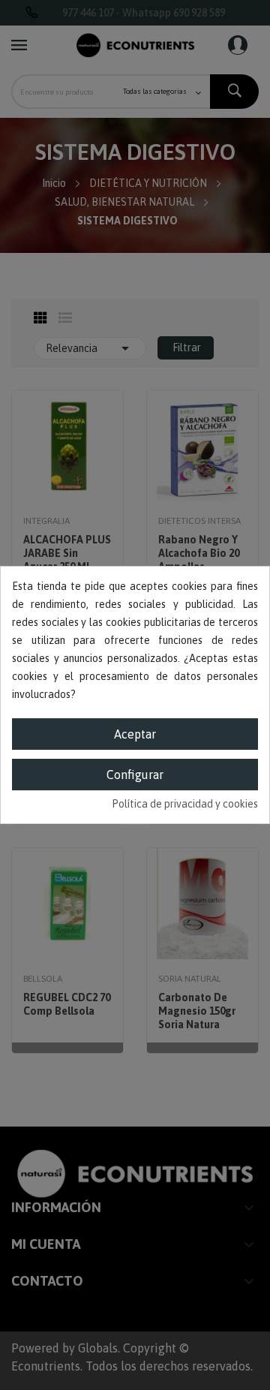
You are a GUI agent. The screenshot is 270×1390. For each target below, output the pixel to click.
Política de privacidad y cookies (185, 804)
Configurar (135, 774)
